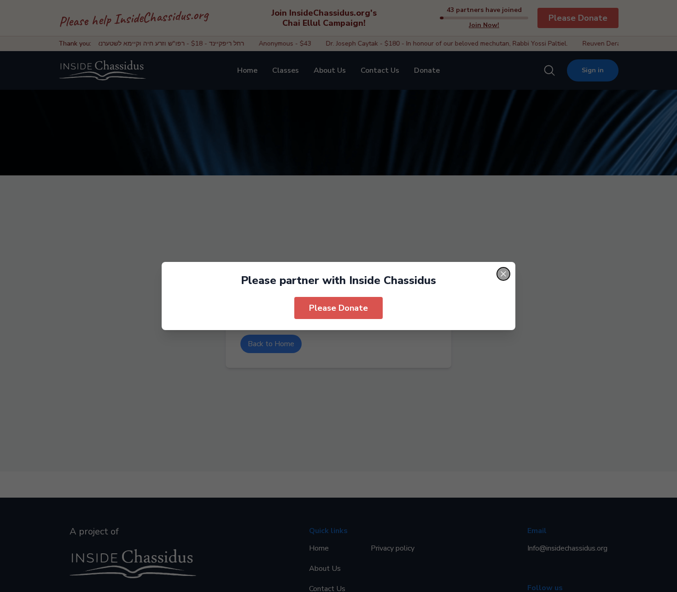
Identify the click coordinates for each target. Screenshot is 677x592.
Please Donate (338, 307)
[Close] (503, 273)
